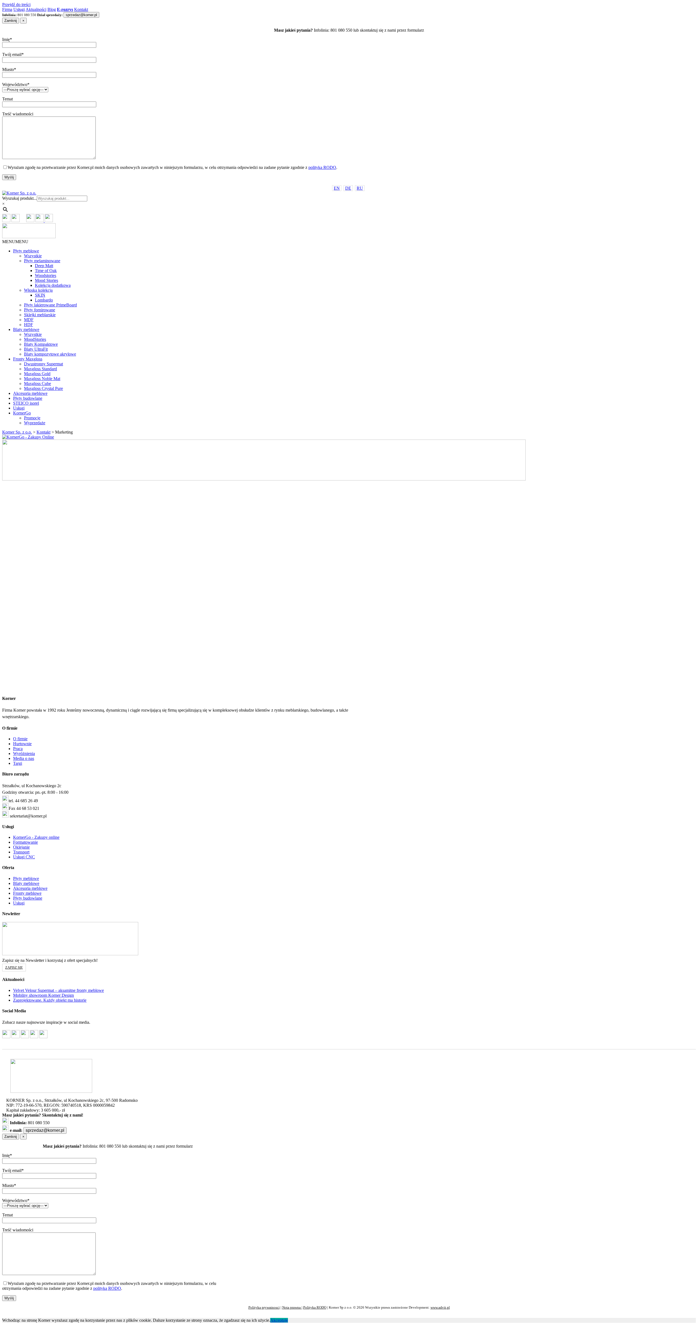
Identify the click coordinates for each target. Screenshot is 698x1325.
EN (337, 188)
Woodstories (45, 275)
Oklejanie (21, 847)
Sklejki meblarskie (40, 314)
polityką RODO (322, 167)
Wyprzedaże (34, 422)
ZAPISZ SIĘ (14, 967)
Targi (17, 763)
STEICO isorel (26, 403)
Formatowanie (25, 842)
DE (348, 188)
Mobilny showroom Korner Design (43, 995)
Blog (51, 9)
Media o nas (23, 758)
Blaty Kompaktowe (41, 344)
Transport (21, 852)
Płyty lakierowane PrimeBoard (50, 305)
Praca (18, 748)
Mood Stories (46, 280)
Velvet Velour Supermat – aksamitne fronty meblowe (58, 990)
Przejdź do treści (16, 4)
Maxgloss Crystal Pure (43, 388)
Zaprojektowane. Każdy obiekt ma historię (49, 1000)
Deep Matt (44, 265)
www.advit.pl (440, 1307)
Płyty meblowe (26, 251)
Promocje (32, 418)
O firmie (20, 738)
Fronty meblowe (27, 893)
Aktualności (36, 9)
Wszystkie (33, 255)
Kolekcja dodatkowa (53, 285)
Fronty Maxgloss (27, 359)
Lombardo (44, 300)
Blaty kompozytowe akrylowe (50, 354)
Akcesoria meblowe (30, 393)
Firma (7, 9)
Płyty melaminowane (42, 260)
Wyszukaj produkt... (19, 198)
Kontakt (81, 9)
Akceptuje (279, 1320)
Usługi (19, 9)
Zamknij (10, 21)
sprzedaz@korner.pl (81, 15)
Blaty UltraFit (36, 349)
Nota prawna (292, 1307)
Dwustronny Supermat (43, 364)
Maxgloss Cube (37, 383)
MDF (29, 319)
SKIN (40, 295)
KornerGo (22, 413)
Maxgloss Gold (37, 373)
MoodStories (35, 339)
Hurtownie (22, 743)
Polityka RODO (314, 1307)
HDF (28, 324)
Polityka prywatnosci (264, 1307)
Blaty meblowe (26, 329)
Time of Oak (46, 270)
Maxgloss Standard (40, 368)
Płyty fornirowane (39, 310)
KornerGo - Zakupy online (36, 837)
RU (360, 188)
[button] (15, 241)
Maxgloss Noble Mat (42, 378)
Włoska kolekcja (38, 290)
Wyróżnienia (24, 753)
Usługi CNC (24, 857)
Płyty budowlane (27, 398)
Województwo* (15, 84)
